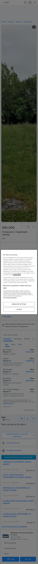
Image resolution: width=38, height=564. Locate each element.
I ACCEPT (19, 309)
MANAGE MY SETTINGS (19, 304)
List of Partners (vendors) (10, 297)
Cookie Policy (17, 274)
